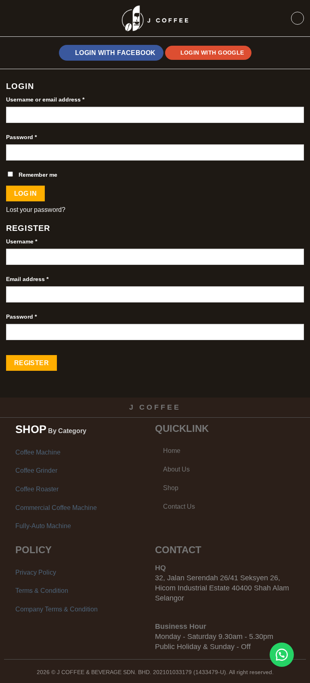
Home (171, 450)
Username (21, 241)
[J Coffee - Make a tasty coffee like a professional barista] (155, 18)
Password (21, 137)
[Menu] (19, 18)
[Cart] (297, 18)
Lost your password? (35, 209)
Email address (27, 279)
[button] (282, 655)
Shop (170, 487)
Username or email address (45, 99)
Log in (25, 193)
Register (31, 362)
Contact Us (179, 506)
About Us (176, 469)
